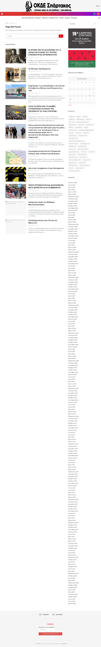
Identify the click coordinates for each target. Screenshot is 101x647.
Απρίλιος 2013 (72, 539)
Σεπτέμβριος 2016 (73, 455)
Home (7, 23)
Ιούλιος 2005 (71, 601)
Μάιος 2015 (71, 492)
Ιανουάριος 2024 (72, 254)
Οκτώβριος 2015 (72, 481)
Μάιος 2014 (71, 518)
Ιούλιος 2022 (71, 293)
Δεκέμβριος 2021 (73, 310)
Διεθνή (62, 18)
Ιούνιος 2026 (71, 187)
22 (89, 96)
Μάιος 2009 (71, 580)
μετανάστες (73, 157)
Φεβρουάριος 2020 (73, 360)
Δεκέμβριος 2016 (73, 448)
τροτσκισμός (80, 168)
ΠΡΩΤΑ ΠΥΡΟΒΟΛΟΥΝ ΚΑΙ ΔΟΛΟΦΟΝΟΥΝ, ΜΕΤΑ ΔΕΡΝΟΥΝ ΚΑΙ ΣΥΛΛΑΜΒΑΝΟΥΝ (46, 186)
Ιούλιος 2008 (71, 589)
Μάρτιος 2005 (72, 603)
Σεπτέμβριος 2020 (73, 344)
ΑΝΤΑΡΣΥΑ (80, 119)
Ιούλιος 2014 (71, 513)
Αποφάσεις (53, 14)
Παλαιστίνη (73, 130)
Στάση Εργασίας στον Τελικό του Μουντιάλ (42, 221)
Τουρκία (86, 132)
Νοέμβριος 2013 (72, 525)
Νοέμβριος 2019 (72, 367)
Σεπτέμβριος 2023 (73, 263)
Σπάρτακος (71, 14)
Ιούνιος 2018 (71, 407)
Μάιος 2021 (71, 326)
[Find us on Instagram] (98, 13)
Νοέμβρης (79, 127)
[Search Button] (99, 18)
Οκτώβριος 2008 (72, 587)
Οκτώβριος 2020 (72, 342)
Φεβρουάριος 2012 (73, 557)
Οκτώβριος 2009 (72, 576)
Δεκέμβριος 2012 (73, 545)
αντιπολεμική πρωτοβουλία (76, 141)
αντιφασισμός (85, 143)
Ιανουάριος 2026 (72, 199)
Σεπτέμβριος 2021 (73, 317)
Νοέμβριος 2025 (72, 203)
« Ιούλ (70, 105)
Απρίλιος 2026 (72, 192)
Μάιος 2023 (71, 270)
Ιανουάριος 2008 (72, 594)
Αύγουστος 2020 (72, 347)
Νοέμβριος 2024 (72, 231)
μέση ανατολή (82, 154)
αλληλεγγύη (83, 135)
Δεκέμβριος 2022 (73, 282)
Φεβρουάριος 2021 (73, 333)
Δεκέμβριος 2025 (73, 201)
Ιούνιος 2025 (71, 215)
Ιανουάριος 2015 (72, 502)
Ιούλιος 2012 (71, 550)
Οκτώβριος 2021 (72, 314)
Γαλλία (72, 122)
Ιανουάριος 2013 (72, 543)
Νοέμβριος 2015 (72, 478)
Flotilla (85, 116)
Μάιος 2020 (71, 354)
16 (93, 92)
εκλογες (72, 149)
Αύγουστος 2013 (72, 532)
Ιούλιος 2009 (71, 578)
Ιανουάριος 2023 (72, 280)
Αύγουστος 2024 (72, 238)
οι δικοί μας (83, 157)
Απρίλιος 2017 (72, 439)
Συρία (71, 132)
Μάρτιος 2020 (72, 358)
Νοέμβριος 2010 (72, 566)
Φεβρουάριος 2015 (73, 499)
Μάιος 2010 (71, 571)
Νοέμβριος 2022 (72, 284)
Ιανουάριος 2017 (72, 446)
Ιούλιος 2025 (71, 212)
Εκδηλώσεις (43, 14)
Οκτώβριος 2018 (72, 397)
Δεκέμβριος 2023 (73, 256)
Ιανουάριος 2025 (72, 226)
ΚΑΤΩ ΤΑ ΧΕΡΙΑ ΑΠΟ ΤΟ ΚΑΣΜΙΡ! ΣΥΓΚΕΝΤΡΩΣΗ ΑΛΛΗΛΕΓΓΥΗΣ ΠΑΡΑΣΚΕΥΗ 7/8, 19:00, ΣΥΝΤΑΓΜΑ (42, 108)
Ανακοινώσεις (27, 14)
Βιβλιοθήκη (63, 14)
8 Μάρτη (72, 116)
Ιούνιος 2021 (71, 323)
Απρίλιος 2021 (72, 328)
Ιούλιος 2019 (71, 377)
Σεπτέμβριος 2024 (73, 236)
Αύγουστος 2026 (72, 182)
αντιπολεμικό (73, 143)
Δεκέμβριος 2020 (73, 337)
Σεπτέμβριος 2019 (73, 372)
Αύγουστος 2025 (72, 210)
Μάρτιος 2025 (72, 222)
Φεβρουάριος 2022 (73, 305)
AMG (79, 116)
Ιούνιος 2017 (71, 435)
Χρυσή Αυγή (72, 135)
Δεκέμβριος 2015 (73, 476)
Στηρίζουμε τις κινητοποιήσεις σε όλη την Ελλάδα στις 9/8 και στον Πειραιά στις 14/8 (46, 88)
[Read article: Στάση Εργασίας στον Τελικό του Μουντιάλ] (16, 226)
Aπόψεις (35, 14)
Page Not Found (12, 23)
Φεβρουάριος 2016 (73, 471)
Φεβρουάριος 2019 (73, 388)
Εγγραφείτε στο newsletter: (47, 627)
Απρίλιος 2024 (72, 247)
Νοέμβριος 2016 (72, 451)
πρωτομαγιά (73, 162)
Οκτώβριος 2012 (72, 548)
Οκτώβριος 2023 (72, 261)
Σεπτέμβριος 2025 (73, 208)
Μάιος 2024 (71, 245)
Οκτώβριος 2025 (72, 206)
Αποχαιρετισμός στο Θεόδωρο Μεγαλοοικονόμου (41, 203)
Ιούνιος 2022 (71, 296)
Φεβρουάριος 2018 (73, 416)
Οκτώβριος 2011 (72, 559)
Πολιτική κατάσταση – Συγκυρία (31, 18)
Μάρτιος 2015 (72, 497)
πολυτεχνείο (87, 159)
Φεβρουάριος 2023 (73, 277)
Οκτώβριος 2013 (72, 527)
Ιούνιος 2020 (71, 351)
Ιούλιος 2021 (71, 321)
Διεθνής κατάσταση (83, 122)
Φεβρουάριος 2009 (73, 583)
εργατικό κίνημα (83, 149)
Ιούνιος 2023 (71, 268)
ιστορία (84, 151)
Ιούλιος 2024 (71, 240)
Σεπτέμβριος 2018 (73, 400)
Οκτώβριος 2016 (72, 453)
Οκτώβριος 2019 (72, 370)
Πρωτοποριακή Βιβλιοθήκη (86, 130)
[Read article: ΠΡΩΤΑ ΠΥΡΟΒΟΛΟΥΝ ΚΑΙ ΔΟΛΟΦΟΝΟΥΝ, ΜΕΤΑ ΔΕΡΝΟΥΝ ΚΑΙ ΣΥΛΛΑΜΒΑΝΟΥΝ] (16, 191)
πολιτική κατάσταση (75, 159)
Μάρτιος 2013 (72, 541)
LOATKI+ (72, 119)
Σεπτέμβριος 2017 (73, 428)
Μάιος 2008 (71, 592)
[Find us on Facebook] (94, 13)
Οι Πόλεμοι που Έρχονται (39, 68)
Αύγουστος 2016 (72, 458)
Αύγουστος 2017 (72, 430)
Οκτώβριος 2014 (72, 509)
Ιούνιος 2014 (71, 515)
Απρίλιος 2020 (72, 356)
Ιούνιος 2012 (71, 552)
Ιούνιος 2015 (71, 490)
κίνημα (91, 151)
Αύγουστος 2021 (72, 319)
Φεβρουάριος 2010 (73, 573)
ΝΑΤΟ (71, 127)
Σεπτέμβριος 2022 (73, 289)
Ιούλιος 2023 (71, 266)
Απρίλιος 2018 (72, 411)
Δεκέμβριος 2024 (73, 229)
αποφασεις (72, 146)
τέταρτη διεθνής (85, 165)
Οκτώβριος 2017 (72, 425)
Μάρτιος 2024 (72, 249)
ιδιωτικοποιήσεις (74, 151)
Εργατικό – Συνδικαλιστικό (50, 18)
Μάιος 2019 (71, 381)
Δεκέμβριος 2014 (73, 504)
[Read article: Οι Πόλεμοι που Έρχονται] (16, 74)
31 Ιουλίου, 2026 (32, 156)
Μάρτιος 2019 (72, 386)
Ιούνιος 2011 (71, 562)
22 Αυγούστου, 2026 (33, 57)
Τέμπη (78, 132)
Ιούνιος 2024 (71, 243)
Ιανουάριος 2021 (72, 335)
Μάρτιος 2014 (72, 520)
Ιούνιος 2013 (71, 534)
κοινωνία (72, 154)
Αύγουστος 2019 (72, 374)
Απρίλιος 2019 (72, 384)
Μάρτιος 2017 (72, 441)
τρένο (71, 168)
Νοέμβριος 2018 (72, 395)
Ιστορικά (67, 18)
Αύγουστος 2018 (72, 402)
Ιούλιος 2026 (71, 185)
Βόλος (88, 119)
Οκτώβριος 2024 (72, 233)
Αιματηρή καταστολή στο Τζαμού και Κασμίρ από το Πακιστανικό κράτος (44, 152)
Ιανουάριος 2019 (72, 391)
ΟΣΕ (86, 127)
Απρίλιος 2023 (72, 273)
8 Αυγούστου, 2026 (33, 93)
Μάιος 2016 (71, 465)
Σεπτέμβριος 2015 (73, 483)
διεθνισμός (82, 146)
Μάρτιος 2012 (72, 555)
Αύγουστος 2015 (72, 485)
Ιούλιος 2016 (71, 460)
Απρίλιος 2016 (72, 467)
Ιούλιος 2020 (71, 349)
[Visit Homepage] (48, 6)
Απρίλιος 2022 (72, 300)
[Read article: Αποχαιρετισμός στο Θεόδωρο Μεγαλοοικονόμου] (16, 208)
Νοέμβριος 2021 (72, 312)
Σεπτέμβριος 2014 (73, 511)
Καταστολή (90, 124)
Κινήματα (74, 18)
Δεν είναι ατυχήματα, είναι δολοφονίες (46, 168)
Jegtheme (64, 643)
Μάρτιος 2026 (72, 194)
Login (98, 6)
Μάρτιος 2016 (72, 469)
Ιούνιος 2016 (71, 462)
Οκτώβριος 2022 (72, 286)
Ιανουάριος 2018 (72, 418)
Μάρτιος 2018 (72, 414)
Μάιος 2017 (71, 437)
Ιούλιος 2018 (71, 404)
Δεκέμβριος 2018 (73, 393)
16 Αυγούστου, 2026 (33, 71)
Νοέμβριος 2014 (72, 506)
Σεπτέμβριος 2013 (73, 529)
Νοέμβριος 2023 (72, 259)
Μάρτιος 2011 (72, 564)
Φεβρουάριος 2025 (73, 224)
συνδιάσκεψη (73, 165)
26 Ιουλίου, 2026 (32, 190)
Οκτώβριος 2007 (72, 596)
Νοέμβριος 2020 (72, 340)
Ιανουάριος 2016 (72, 474)
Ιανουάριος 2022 (72, 307)
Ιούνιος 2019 (71, 379)
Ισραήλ (81, 124)
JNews (39, 643)
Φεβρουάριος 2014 (73, 522)
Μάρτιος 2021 (72, 330)
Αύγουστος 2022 (72, 291)
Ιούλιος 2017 (71, 432)
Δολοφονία (72, 124)
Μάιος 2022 (71, 298)
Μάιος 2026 (71, 189)
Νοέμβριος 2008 (72, 585)
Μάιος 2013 (71, 536)
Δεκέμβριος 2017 (73, 421)
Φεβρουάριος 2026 (73, 196)
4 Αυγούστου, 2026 (33, 139)
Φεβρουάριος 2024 (73, 252)
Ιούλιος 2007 (71, 599)
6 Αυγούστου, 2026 (33, 113)
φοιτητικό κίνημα (74, 170)
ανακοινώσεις (73, 138)
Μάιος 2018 (71, 409)
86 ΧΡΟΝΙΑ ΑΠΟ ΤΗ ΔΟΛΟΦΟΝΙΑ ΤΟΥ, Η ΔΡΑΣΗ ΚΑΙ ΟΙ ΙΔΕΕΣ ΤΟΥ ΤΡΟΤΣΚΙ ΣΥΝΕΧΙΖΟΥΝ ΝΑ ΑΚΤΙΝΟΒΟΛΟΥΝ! (44, 52)
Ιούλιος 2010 (71, 569)
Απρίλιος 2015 (72, 495)
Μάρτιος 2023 (72, 275)
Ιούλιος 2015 (71, 488)
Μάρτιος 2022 (72, 303)
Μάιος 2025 (71, 217)
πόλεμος (82, 162)
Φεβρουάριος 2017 (73, 444)
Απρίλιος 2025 (72, 219)
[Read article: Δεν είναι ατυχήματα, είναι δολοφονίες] (16, 174)
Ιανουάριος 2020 (72, 363)
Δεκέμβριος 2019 (73, 365)
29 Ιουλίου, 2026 (32, 170)
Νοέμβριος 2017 (72, 423)
